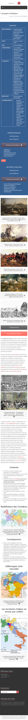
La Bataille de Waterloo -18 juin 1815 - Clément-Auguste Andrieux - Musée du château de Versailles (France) (13, 295)
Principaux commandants (13, 145)
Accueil (15, 16)
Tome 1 (3, 160)
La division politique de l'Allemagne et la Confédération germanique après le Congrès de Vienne (13, 602)
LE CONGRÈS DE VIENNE (14, 333)
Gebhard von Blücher (9, 185)
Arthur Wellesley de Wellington (12, 184)
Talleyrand (21, 457)
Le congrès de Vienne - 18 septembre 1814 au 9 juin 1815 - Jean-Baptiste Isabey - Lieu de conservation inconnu (14, 414)
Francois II (18, 460)
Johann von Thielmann (10, 187)
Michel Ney (7, 151)
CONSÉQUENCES (14, 327)
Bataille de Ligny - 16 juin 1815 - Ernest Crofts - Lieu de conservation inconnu (13, 245)
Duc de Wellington (11, 423)
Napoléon (7, 149)
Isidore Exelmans (8, 156)
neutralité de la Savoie (15, 371)
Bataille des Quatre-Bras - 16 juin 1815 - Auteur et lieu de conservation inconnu (13, 270)
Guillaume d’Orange (9, 188)
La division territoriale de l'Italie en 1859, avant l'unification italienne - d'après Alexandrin (13, 658)
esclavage (16, 367)
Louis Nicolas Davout (9, 154)
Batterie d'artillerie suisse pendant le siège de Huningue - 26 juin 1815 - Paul (13, 321)
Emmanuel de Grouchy (10, 153)
